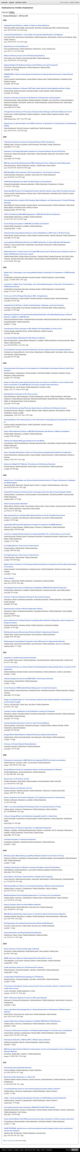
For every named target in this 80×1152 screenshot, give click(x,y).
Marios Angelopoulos (52, 916)
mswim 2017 (8, 1103)
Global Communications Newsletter (16, 503)
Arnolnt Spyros (8, 114)
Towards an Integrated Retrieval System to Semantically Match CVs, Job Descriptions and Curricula (37, 534)
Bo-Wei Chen (18, 1133)
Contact (10, 1150)
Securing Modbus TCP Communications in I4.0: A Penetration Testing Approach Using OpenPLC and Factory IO (40, 421)
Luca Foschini (32, 870)
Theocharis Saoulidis (22, 970)
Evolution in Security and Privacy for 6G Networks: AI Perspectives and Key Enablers (32, 97)
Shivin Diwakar (47, 737)
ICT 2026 (7, 83)
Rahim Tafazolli (51, 1014)
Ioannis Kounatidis (9, 818)
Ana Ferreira (8, 153)
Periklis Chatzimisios (62, 27)
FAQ (42, 1150)
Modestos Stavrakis (23, 790)
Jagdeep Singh (8, 634)
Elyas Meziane (29, 37)
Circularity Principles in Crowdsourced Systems (20, 839)
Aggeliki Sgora (34, 128)
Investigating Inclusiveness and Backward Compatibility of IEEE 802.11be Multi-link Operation (35, 587)
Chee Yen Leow (36, 925)
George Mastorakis (43, 494)
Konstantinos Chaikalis (51, 625)
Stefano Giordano (44, 1042)
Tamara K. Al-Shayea (10, 858)
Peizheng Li (7, 398)
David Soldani (21, 781)
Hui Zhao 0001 (14, 704)
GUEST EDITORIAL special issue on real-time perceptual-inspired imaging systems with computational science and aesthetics (38, 1129)
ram (5, 168)
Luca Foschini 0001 (43, 466)
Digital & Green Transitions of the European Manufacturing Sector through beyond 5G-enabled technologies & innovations (40, 565)
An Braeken (45, 100)
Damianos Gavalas (10, 790)
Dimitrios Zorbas (38, 897)
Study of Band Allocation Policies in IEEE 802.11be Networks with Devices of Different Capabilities (36, 431)
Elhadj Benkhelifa (68, 879)
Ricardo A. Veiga (19, 506)
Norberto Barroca (9, 387)
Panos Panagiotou (9, 725)
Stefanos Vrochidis (58, 114)
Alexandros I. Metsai (10, 599)
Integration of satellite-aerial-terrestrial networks (20, 657)
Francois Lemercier (35, 1079)
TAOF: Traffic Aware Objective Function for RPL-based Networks (25, 998)
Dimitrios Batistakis (10, 671)
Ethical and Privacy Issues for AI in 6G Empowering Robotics (24, 55)
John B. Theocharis (58, 830)
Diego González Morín (11, 340)
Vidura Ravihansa (22, 100)
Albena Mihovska (53, 398)
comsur (6, 1035)
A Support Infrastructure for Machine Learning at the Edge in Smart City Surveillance (32, 867)
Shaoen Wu (19, 485)
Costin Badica (51, 443)
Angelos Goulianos (54, 1109)
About (4, 1150)
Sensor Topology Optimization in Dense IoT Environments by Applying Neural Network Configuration (37, 452)
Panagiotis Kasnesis (55, 256)
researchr (4, 2)
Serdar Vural (29, 1014)
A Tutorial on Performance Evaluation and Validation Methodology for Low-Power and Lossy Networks (38, 1030)
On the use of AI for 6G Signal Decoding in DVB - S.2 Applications (26, 296)
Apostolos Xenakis (32, 91)
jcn (5, 783)
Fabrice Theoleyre (51, 809)
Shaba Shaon (39, 352)
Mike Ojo (22, 1042)
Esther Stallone (8, 207)
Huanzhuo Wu (50, 48)
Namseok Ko (37, 48)
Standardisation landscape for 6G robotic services (21, 394)
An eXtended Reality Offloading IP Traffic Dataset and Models (24, 338)
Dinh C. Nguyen (69, 352)
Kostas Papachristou (22, 690)
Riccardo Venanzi (9, 466)
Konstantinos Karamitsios (35, 536)
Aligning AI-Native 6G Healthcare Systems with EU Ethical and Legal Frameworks (31, 65)
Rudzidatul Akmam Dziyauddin (33, 319)
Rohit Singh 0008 (9, 27)
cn (5, 802)
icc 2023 (6, 377)
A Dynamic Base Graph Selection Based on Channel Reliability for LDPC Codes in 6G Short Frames (37, 233)
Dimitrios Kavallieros (33, 114)
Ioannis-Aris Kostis (10, 536)
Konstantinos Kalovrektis (20, 277)
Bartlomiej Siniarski (35, 100)
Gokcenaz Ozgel (61, 506)
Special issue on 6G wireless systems (16, 779)
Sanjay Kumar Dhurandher (22, 634)
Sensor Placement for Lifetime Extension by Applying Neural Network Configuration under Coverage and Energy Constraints (39, 621)
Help (21, 1150)
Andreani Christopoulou (11, 298)
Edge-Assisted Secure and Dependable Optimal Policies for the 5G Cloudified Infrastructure (34, 515)
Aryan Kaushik (29, 27)
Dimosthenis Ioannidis (48, 690)
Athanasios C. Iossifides (23, 174)
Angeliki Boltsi (8, 277)
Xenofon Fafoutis (42, 1109)
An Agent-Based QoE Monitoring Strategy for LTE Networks (24, 977)
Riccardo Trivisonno (23, 128)
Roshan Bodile (20, 27)
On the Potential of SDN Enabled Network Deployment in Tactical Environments (30, 688)
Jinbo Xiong (64, 485)
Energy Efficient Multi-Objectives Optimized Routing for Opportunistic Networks (30, 734)
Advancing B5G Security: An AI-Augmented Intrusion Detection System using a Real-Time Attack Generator (39, 191)
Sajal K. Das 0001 (55, 781)
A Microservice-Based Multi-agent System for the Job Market (24, 441)
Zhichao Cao (47, 790)
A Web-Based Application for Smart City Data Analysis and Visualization (28, 181)
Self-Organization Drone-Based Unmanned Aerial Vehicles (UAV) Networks (28, 923)
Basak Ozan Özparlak (11, 102)
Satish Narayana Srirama (23, 879)
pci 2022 (6, 541)
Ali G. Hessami (16, 58)
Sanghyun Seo (8, 1133)
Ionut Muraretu (8, 443)
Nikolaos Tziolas (37, 410)
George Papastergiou (10, 455)
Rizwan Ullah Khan (22, 907)
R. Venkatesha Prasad (16, 401)
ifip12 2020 (7, 835)
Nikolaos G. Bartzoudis (66, 398)
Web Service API (30, 1150)
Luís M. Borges (20, 387)
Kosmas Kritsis (8, 1033)
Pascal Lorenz (18, 660)
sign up (11, 1140)
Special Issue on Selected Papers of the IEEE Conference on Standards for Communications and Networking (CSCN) (40, 125)
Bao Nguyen (68, 37)
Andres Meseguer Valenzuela (21, 398)
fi (4, 186)
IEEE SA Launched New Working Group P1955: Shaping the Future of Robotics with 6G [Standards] (37, 163)
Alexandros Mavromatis (11, 1109)
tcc (5, 881)
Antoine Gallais (35, 1033)
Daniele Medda (8, 216)
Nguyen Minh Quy (19, 352)
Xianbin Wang (16, 1054)
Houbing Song (54, 951)
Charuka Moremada (10, 100)
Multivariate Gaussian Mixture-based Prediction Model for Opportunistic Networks (31, 632)
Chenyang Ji (8, 527)
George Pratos (28, 832)
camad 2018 (8, 963)
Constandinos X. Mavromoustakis (26, 373)
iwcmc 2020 (7, 823)
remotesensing (8, 415)
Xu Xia (44, 48)
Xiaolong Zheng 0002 (58, 790)
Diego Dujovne (60, 1000)
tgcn (5, 909)
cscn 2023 (7, 403)
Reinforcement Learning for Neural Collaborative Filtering (23, 608)
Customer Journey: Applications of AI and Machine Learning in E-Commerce (29, 711)
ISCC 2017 (7, 1114)
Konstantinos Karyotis (10, 410)
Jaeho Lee (60, 37)
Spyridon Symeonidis (17, 258)
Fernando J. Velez (44, 387)
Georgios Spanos (32, 205)
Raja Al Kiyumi (8, 1014)
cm (5, 511)
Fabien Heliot (26, 925)
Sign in (72, 2)
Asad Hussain (19, 37)
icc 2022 (6, 520)
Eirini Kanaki (8, 58)
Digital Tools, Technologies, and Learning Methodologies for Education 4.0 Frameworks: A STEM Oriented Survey (39, 274)
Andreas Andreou (9, 373)
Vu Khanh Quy (8, 352)
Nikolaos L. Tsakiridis (24, 410)
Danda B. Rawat (29, 485)
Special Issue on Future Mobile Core (16, 46)
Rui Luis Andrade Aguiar (11, 48)
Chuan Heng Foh (37, 174)
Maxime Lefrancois (22, 1079)
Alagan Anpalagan (35, 517)
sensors (6, 459)
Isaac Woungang (24, 517)
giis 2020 (7, 844)
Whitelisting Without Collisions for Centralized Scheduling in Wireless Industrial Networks (34, 886)
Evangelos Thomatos (10, 746)
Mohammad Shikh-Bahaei (39, 398)
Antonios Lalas (41, 79)
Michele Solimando (21, 466)
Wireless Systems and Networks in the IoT (18, 788)
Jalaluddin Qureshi (10, 907)
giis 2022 (7, 627)
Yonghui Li (24, 1054)
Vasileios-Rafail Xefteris (11, 256)
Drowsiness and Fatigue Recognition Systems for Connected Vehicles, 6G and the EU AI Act (34, 151)
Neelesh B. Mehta (41, 935)
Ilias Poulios (65, 256)
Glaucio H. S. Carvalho (11, 517)
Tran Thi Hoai (29, 352)
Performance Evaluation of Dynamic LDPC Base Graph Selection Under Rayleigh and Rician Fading (37, 88)
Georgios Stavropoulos (45, 205)
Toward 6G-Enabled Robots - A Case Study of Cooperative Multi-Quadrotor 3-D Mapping (33, 34)
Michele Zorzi (8, 935)
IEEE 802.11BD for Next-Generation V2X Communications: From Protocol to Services (32, 172)
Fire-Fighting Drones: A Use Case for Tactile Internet (21, 545)
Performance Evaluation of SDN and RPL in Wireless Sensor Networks (27, 1039)
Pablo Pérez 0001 (15, 342)
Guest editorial (9, 578)
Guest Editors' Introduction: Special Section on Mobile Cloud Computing (28, 876)
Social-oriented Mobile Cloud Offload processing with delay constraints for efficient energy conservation (39, 1119)
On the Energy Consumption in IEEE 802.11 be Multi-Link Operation (26, 223)
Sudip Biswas (30, 244)
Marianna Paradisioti (43, 870)
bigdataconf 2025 (9, 210)
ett (5, 662)
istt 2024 (6, 324)
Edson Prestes (51, 165)
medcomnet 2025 (9, 228)
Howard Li (12, 39)
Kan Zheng (32, 704)
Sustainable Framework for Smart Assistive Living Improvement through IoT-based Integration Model (37, 492)
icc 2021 (6, 683)
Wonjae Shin (48, 244)
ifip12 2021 (7, 695)
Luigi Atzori (32, 970)
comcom (6, 993)
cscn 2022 (7, 574)
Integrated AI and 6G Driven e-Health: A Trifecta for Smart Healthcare (26, 25)
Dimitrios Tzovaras (10, 81)
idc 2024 (6, 448)
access (6, 279)
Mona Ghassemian (10, 165)
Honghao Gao (68, 660)
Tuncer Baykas (29, 506)
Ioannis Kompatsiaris (19, 727)
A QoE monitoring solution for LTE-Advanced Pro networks (23, 967)
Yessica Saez (26, 508)
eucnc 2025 (7, 158)
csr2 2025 (7, 196)
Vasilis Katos (63, 916)
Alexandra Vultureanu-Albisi (37, 443)
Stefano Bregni (8, 506)
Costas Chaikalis (44, 91)
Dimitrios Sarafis (61, 443)
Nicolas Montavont (35, 1000)
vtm (5, 918)
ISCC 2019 (7, 872)
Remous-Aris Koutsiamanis (21, 1000)
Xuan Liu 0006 (8, 660)
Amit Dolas (38, 27)
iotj (5, 487)
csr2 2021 (7, 730)
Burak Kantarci (44, 879)
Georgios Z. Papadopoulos (43, 527)
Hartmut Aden (31, 153)
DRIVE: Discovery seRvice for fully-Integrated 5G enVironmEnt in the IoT (28, 958)
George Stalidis (67, 599)
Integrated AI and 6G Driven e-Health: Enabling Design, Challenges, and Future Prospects (34, 305)
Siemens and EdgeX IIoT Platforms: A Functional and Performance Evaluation (30, 464)
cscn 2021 (7, 748)
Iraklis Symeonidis (41, 153)
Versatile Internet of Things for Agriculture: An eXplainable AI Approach (27, 828)
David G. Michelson (36, 1070)
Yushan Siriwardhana (66, 100)
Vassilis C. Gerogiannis (64, 671)
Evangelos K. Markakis (58, 373)
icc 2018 (6, 981)
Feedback (49, 1150)
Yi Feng (32, 991)
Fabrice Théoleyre (62, 897)
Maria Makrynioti (9, 205)
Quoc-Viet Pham (54, 100)
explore (11, 2)
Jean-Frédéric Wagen (63, 590)
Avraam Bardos (32, 79)
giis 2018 (7, 1005)
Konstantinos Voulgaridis (11, 842)
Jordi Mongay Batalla (43, 373)
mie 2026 (7, 69)
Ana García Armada (64, 340)
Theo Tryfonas (21, 1112)
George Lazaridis (9, 79)
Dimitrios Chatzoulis (56, 235)
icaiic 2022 (7, 616)
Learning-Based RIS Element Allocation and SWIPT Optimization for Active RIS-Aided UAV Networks (37, 242)
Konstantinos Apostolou (32, 725)
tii (4, 774)
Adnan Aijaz (67, 396)
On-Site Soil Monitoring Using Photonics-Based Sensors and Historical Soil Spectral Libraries (35, 408)
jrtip (5, 1135)
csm (5, 30)
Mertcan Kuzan (39, 506)
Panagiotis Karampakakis (12, 184)
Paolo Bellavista (9, 870)
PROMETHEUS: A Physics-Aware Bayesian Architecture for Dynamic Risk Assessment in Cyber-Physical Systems (38, 75)
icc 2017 (6, 1093)
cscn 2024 (7, 300)
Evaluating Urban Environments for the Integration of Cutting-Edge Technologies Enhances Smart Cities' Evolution (39, 369)
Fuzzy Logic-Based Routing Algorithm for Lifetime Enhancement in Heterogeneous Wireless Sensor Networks (37, 1011)
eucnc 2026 (7, 107)
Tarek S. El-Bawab (9, 1070)
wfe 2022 (7, 604)
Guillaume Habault (10, 1079)
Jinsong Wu (35, 879)
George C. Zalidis (18, 412)
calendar (18, 2)
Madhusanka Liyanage (11, 105)
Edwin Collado (35, 508)
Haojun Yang (24, 704)
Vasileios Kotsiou (29, 527)
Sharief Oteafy (52, 37)
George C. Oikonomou (67, 1109)
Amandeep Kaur (36, 307)
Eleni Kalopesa (60, 410)
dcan (5, 583)
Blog (38, 1150)
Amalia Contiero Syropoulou (27, 256)
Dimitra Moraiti (8, 91)
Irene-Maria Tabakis (23, 713)
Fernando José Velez (49, 590)
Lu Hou (6, 991)
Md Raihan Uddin (49, 352)
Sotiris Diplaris (29, 258)
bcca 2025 (7, 147)
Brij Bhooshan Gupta (32, 951)
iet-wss (6, 389)
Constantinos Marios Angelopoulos (30, 842)
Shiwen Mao (15, 581)
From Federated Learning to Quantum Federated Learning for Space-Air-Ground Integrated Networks (37, 349)
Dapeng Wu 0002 (9, 485)
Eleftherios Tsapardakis (11, 1042)
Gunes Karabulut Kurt (25, 772)
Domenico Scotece (56, 870)
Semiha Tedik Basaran (11, 772)
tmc (5, 345)
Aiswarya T (7, 244)
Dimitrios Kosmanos (20, 91)
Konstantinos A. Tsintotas (56, 184)
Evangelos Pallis (68, 494)
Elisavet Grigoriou (9, 970)
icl (4, 219)
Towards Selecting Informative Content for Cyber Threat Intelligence (26, 723)
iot (5, 261)
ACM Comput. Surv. (10, 119)
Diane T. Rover (17, 935)
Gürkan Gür (30, 102)
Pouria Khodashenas (22, 569)
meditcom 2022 (9, 499)
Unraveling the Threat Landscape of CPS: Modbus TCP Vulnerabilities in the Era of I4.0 (33, 328)
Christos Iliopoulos (9, 174)
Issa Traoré (45, 517)
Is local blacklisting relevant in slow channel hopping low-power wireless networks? (32, 1088)
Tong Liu (6, 704)
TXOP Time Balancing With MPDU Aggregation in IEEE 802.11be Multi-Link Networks (32, 214)
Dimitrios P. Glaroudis (10, 800)
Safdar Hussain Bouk (56, 660)
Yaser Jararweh (44, 951)
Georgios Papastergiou (11, 625)
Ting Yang (7, 925)
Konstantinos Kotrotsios (51, 536)
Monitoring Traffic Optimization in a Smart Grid (19, 1077)
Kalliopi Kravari (71, 443)
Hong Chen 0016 (9, 37)
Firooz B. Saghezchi (30, 401)
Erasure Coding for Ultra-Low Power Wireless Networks (22, 904)
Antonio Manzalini (43, 781)
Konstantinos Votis (66, 79)
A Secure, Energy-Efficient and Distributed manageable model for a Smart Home (30, 816)
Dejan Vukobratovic (10, 128)
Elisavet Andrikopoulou (19, 67)
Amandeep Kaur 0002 (49, 27)
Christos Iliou (20, 725)
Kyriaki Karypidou (41, 960)
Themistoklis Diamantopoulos (27, 830)
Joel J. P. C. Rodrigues (63, 643)
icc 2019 (6, 863)
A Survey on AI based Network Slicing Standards (20, 744)
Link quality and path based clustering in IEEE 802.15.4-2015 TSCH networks (29, 1107)
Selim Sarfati (68, 102)
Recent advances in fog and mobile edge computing (21, 949)
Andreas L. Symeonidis (44, 830)
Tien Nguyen (59, 352)
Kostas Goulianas (39, 258)
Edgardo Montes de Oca (55, 102)
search (24, 2)
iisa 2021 (7, 674)
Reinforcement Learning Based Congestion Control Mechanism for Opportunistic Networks (34, 641)
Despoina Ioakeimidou (27, 184)
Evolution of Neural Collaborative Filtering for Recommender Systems (27, 597)
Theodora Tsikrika (46, 114)
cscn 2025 (7, 237)
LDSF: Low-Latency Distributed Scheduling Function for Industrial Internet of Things (32, 806)
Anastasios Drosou (21, 331)
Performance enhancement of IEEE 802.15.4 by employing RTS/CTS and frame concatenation (35, 760)
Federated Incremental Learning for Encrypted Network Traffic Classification (29, 142)
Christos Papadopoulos (36, 396)
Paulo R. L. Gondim (41, 485)
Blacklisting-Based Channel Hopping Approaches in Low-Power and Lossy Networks (32, 895)
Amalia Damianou (20, 79)
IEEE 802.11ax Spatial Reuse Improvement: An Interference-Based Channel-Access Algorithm (35, 914)
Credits (16, 1150)
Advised (12, 12)
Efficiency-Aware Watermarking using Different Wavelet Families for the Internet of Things (34, 855)
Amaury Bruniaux (17, 527)
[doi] (25, 30)
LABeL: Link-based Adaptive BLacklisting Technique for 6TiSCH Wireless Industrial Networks (35, 1098)
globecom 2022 (9, 529)
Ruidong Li (7, 581)
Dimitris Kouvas (38, 832)
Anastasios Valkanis (10, 916)
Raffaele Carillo (9, 144)
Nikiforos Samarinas (49, 410)
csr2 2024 (7, 333)
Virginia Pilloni (41, 970)
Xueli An (46, 396)
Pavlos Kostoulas (9, 548)
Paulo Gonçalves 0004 (29, 58)
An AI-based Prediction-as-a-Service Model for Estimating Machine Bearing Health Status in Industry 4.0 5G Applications (40, 668)
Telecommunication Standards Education (18, 1067)
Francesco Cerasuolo (21, 144)
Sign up (77, 2)
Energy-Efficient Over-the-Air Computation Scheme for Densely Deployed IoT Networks (33, 769)
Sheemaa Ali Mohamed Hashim (14, 319)
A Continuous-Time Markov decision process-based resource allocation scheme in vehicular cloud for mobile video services (38, 987)
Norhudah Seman (65, 319)
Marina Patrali (32, 466)
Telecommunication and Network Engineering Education (23, 932)
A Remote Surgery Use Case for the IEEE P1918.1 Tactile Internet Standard (28, 678)
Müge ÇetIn (51, 153)
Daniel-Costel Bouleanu (21, 443)
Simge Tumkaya (50, 506)
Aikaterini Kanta (45, 67)
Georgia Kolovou (9, 681)
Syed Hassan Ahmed (43, 660)
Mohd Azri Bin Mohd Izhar (52, 319)
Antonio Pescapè (33, 144)
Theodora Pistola (42, 256)
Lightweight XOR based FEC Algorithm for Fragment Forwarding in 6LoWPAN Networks (33, 524)
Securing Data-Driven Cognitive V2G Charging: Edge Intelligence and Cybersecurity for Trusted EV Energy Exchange (39, 201)
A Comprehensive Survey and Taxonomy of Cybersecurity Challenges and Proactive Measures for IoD (38, 111)
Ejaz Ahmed (7, 951)
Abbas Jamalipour (32, 781)
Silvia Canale (70, 205)
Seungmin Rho (40, 1133)
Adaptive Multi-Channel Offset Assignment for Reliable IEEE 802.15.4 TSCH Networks (32, 1021)
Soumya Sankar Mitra (18, 244)
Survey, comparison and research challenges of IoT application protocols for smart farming (34, 797)
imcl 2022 (7, 718)
